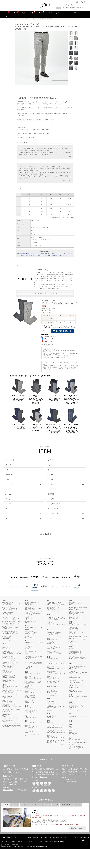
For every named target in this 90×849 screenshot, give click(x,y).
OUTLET (8, 16)
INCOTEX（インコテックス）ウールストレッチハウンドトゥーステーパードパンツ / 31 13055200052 (19, 398)
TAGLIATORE (72, 7)
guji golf (50, 13)
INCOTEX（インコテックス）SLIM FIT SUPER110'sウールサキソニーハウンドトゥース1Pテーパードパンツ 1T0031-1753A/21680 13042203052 (71, 429)
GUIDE (74, 12)
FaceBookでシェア (49, 336)
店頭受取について (47, 345)
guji (64, 7)
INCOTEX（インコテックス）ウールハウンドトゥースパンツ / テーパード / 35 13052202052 (36, 427)
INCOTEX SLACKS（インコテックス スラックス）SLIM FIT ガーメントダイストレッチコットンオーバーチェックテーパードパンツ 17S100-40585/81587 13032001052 (53, 429)
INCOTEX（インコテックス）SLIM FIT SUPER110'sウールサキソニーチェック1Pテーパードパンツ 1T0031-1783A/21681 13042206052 (71, 399)
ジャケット (69, 9)
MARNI (81, 7)
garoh (57, 13)
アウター (65, 9)
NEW (7, 13)
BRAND (15, 12)
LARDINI (67, 7)
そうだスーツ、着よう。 (78, 9)
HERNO (77, 7)
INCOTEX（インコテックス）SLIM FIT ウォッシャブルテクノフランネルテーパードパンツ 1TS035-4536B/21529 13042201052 (36, 399)
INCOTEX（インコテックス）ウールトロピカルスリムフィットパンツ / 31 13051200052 (54, 398)
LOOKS (32, 12)
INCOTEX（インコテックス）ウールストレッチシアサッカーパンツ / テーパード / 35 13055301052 (18, 426)
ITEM (23, 12)
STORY (41, 12)
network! (66, 13)
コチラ (72, 217)
